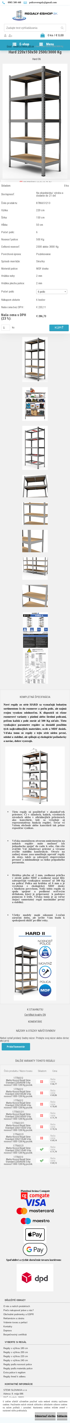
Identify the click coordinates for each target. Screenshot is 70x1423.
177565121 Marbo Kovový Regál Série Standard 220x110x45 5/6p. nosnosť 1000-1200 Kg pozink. (18, 1149)
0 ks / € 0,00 (56, 35)
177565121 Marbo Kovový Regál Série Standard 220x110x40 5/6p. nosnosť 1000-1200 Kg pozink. (18, 1138)
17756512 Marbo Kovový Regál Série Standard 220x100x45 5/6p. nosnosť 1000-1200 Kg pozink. (18, 1104)
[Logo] (35, 15)
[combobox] (51, 291)
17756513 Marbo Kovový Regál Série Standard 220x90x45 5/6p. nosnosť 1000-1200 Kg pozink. (18, 1160)
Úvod (9, 46)
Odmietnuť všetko (45, 1416)
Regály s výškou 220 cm (23, 46)
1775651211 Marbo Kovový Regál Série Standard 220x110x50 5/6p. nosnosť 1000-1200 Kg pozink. (18, 1127)
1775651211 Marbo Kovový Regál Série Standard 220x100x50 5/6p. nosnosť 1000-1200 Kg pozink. (18, 1115)
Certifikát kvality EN (35, 1014)
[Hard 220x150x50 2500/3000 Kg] (35, 65)
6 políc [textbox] (41, 292)
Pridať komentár (16, 1046)
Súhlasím (62, 1416)
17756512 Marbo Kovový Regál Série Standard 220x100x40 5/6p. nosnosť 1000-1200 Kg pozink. (18, 1093)
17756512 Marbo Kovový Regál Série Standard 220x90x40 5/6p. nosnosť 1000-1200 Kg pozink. (18, 1081)
